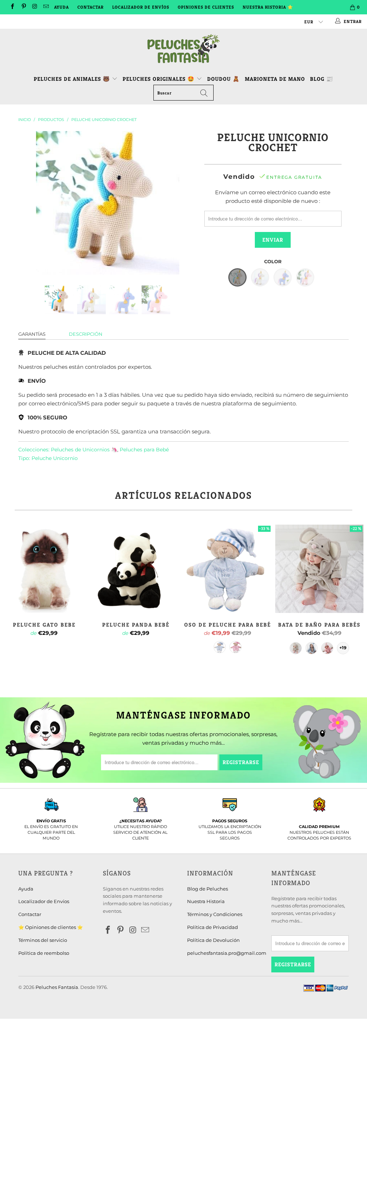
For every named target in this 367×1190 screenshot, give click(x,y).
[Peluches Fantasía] (183, 49)
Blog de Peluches (207, 889)
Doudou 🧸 (223, 78)
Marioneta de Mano (275, 78)
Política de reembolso (43, 953)
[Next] (187, 203)
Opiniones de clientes (206, 7)
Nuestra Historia (206, 901)
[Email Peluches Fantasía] (46, 7)
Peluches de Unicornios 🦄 (84, 449)
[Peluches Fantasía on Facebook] (12, 7)
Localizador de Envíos (140, 7)
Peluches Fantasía (56, 987)
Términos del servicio (42, 940)
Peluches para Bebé (144, 449)
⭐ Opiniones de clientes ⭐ (50, 927)
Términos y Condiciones (214, 914)
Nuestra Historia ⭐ (268, 7)
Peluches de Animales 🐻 (72, 78)
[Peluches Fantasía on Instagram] (35, 7)
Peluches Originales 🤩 (159, 78)
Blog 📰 (321, 78)
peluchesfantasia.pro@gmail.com (226, 953)
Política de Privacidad (212, 927)
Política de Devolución (213, 940)
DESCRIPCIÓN (86, 334)
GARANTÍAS (32, 334)
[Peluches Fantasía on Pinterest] (23, 7)
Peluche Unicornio (55, 458)
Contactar (90, 7)
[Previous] (28, 203)
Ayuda (61, 7)
